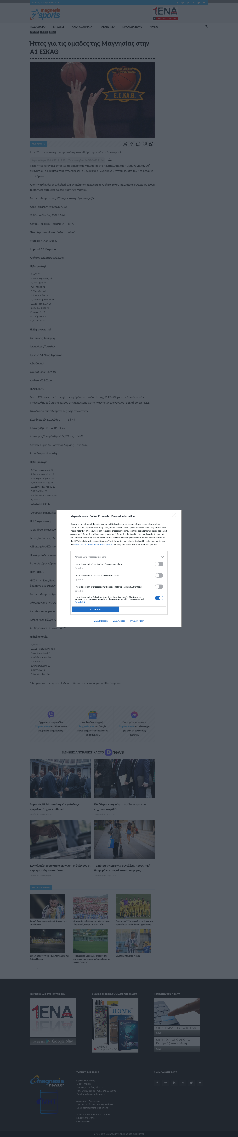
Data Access (119, 620)
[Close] (175, 516)
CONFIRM (95, 609)
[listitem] (119, 557)
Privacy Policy (137, 620)
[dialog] (119, 568)
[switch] (159, 564)
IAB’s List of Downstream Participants (93, 544)
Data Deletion (101, 620)
